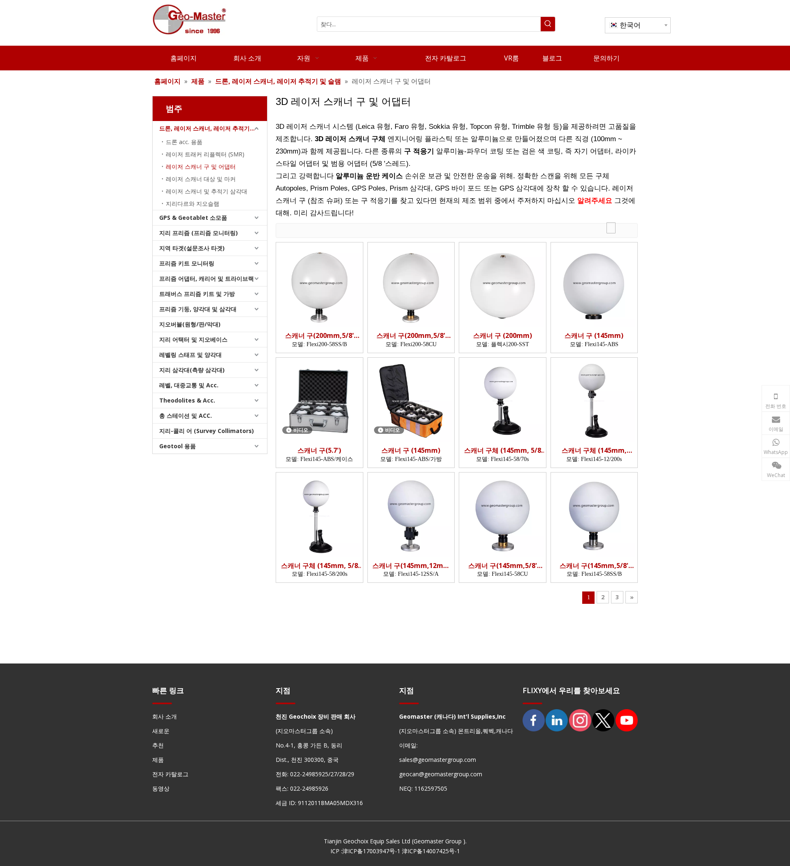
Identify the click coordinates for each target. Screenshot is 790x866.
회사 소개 (164, 716)
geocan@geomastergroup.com (440, 774)
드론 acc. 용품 (184, 142)
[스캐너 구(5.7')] (319, 400)
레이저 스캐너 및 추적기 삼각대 (206, 191)
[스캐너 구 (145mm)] (594, 285)
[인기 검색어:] (548, 24)
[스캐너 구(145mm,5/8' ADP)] (502, 515)
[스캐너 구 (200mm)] (502, 285)
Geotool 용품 (177, 446)
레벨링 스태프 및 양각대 (190, 355)
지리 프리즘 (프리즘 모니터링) (198, 233)
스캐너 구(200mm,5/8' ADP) (319, 335)
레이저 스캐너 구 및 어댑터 (201, 166)
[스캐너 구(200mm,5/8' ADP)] (319, 285)
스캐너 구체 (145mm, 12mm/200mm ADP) (594, 450)
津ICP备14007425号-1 (431, 851)
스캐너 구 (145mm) (594, 335)
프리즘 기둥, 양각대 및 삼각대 (198, 309)
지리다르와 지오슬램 (192, 203)
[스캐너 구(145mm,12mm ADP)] (411, 515)
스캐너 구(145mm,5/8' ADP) (502, 565)
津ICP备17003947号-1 (371, 851)
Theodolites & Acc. (187, 400)
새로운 (161, 731)
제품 (158, 760)
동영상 (161, 788)
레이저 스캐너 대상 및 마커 (201, 179)
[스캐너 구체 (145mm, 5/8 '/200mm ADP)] (319, 515)
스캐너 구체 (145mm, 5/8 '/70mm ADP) (502, 450)
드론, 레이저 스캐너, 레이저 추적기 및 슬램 (213, 128)
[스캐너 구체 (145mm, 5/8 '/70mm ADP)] (502, 400)
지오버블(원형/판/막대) (190, 324)
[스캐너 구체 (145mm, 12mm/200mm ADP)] (594, 400)
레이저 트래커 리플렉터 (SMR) (205, 154)
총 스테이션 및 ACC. (185, 415)
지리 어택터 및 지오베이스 (193, 339)
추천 (158, 745)
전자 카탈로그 (170, 774)
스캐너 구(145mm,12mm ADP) (411, 565)
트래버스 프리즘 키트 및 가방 (197, 294)
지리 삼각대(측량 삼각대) (192, 370)
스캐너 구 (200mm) (502, 335)
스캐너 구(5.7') (319, 450)
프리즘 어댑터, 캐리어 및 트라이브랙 (206, 278)
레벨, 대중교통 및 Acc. (188, 385)
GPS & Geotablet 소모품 (193, 217)
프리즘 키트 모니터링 (186, 263)
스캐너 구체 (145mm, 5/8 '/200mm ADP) (319, 565)
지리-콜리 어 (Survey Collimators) (206, 431)
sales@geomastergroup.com (437, 760)
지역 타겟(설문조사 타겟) (192, 248)
